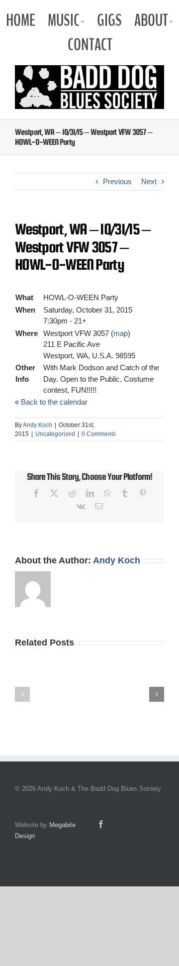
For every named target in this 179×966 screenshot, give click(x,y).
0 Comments (99, 433)
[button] (22, 694)
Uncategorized (55, 433)
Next (149, 181)
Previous (117, 181)
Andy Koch (37, 425)
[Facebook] (101, 824)
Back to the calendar (54, 402)
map (120, 333)
